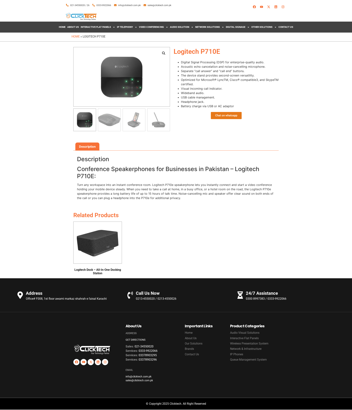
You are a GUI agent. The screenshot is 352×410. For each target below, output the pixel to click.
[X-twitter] (268, 7)
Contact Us (285, 27)
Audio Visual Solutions (244, 332)
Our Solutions (193, 343)
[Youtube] (261, 7)
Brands (189, 349)
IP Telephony (125, 27)
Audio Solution (179, 27)
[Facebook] (254, 7)
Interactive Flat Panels (96, 27)
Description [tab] (87, 146)
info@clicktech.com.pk (138, 376)
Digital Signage (235, 27)
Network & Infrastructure (245, 349)
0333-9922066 (148, 351)
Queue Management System (248, 359)
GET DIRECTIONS (135, 339)
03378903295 (148, 355)
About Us (73, 27)
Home (62, 27)
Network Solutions (207, 27)
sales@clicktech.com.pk (139, 380)
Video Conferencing (151, 27)
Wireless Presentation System (249, 343)
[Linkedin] (276, 7)
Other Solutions (261, 27)
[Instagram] (283, 7)
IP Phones (236, 354)
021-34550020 (144, 346)
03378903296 (148, 359)
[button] (163, 53)
